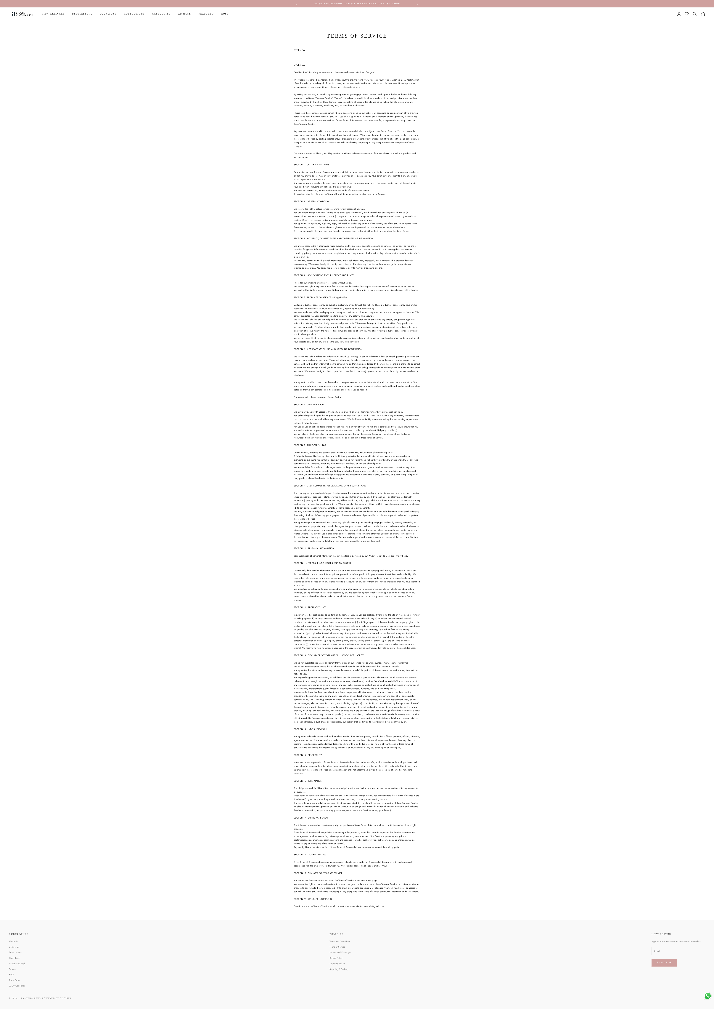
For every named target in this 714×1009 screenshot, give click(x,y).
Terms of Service (337, 947)
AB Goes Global (17, 963)
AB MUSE (184, 13)
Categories (161, 13)
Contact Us (14, 947)
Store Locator (15, 952)
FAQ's (11, 974)
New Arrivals (53, 13)
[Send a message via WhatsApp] (707, 996)
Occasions (108, 13)
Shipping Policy (337, 963)
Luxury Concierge (17, 985)
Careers (12, 969)
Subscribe (664, 962)
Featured (206, 13)
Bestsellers (82, 13)
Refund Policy (335, 958)
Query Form (14, 958)
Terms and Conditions (339, 941)
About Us (13, 941)
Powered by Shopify (57, 998)
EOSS (225, 13)
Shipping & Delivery (338, 969)
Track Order (14, 980)
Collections (134, 13)
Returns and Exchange (339, 952)
